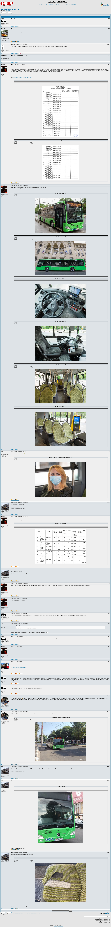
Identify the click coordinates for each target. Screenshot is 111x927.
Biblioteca (43, 4)
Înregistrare (77, 4)
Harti (51, 4)
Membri (48, 6)
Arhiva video (38, 4)
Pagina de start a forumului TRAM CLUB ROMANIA (21, 12)
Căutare (55, 6)
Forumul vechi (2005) (70, 4)
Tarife (47, 4)
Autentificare (66, 6)
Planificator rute (63, 4)
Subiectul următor (107, 15)
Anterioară (7, 10)
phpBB (53, 925)
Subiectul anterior (100, 15)
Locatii (54, 4)
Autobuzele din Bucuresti (35, 12)
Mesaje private (60, 6)
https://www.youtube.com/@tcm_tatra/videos (18, 667)
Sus (1, 26)
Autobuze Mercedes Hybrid (10, 9)
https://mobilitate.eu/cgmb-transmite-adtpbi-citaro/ (22, 77)
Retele (58, 4)
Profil (52, 6)
